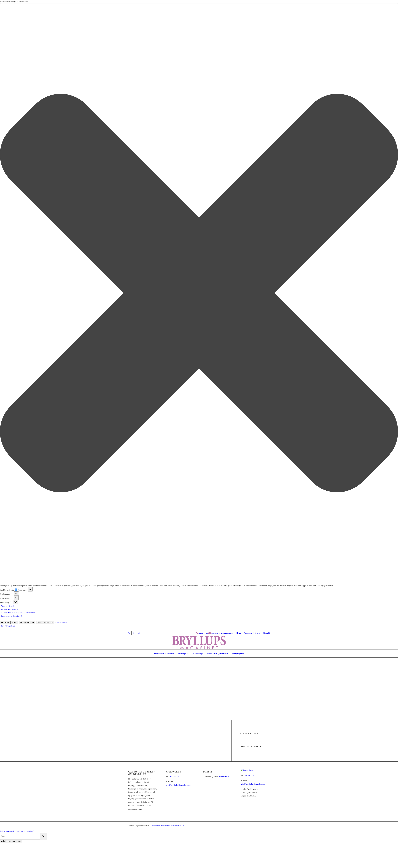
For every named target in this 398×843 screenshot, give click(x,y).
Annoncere (248, 633)
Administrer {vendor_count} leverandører (18, 612)
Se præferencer (27, 622)
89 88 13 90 (203, 633)
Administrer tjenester (10, 609)
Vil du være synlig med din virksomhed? (17, 831)
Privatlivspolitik (8, 625)
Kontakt (266, 633)
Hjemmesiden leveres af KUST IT (173, 825)
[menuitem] (238, 633)
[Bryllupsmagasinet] (199, 643)
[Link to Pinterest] (129, 633)
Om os (257, 633)
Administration (155, 825)
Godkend (5, 622)
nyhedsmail (224, 776)
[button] (199, 293)
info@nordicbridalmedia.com (222, 633)
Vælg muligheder (8, 606)
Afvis (14, 622)
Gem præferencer (45, 622)
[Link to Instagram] (138, 633)
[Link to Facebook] (134, 633)
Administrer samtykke (11, 841)
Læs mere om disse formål (12, 616)
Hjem (238, 633)
